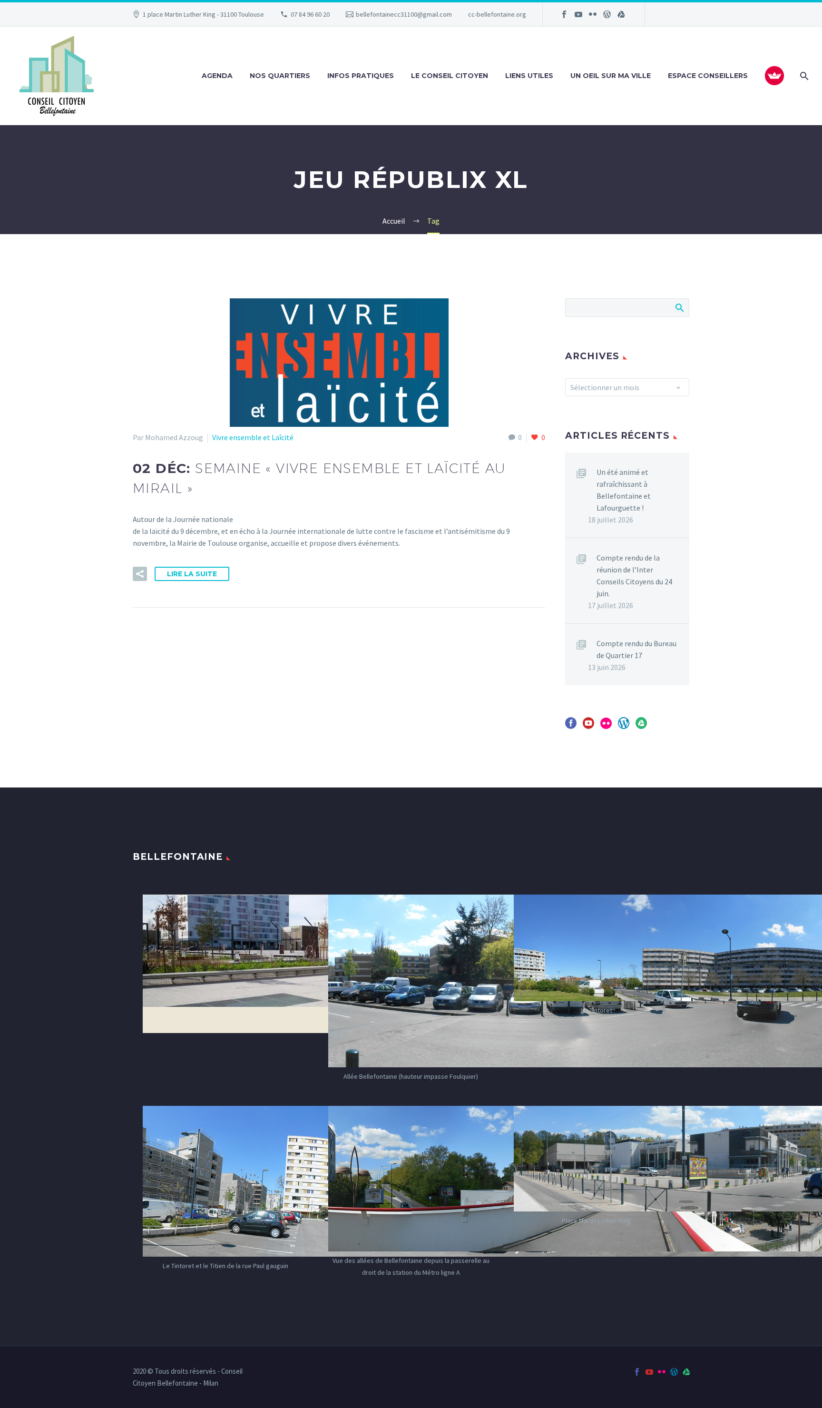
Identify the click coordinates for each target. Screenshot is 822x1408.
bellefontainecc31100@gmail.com (404, 14)
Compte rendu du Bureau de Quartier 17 (636, 649)
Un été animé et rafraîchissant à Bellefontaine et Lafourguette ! (624, 489)
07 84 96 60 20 (310, 14)
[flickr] (606, 726)
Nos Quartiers (280, 75)
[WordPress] (607, 14)
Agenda (217, 75)
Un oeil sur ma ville (610, 75)
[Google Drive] (621, 14)
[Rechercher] (803, 76)
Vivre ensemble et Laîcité (253, 437)
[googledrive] (641, 726)
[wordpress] (623, 726)
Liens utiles (529, 75)
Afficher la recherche (679, 307)
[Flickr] (593, 14)
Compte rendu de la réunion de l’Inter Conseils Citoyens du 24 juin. (634, 575)
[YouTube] (578, 14)
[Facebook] (564, 14)
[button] (140, 574)
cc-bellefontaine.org (497, 14)
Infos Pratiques (360, 75)
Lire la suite (192, 574)
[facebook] (571, 726)
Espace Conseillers (708, 75)
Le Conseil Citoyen (449, 75)
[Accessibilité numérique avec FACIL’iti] (774, 75)
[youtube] (588, 726)
